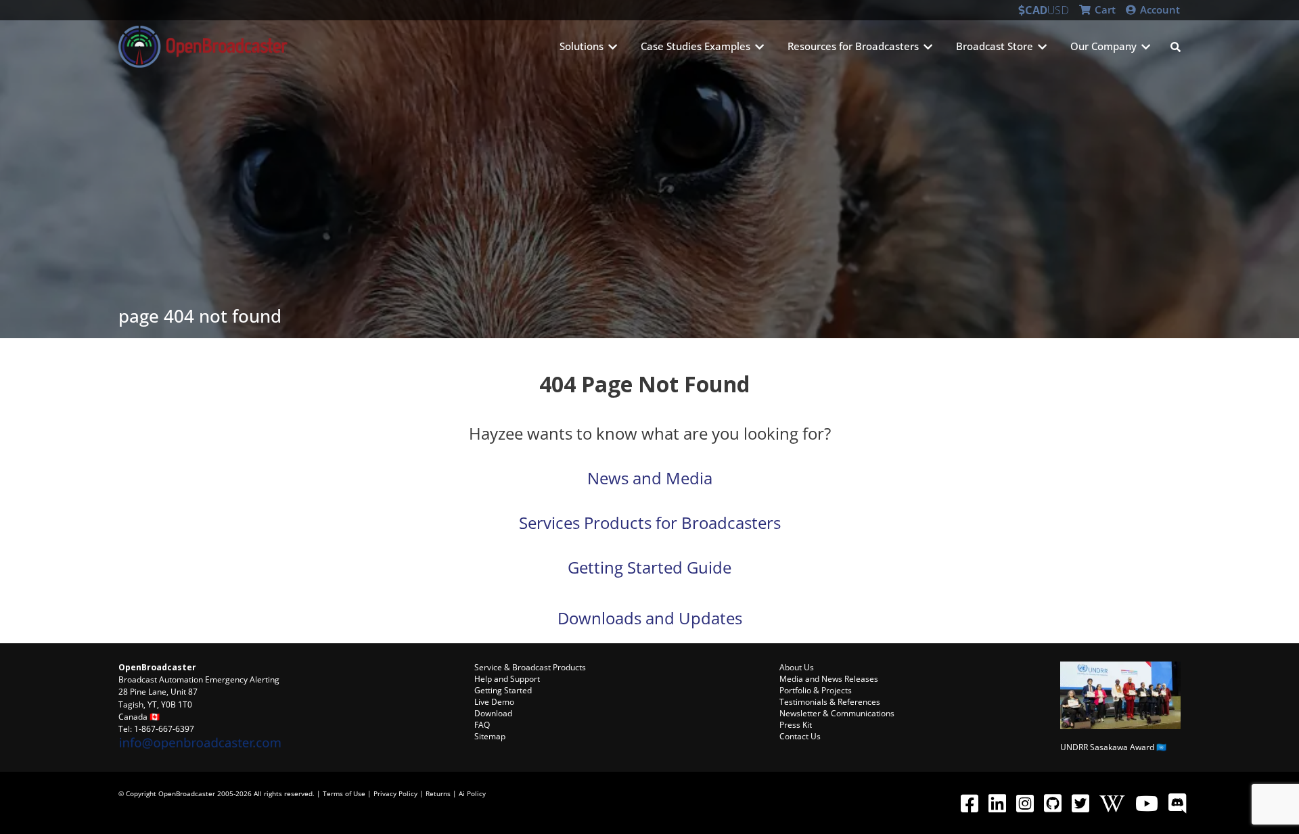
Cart (1104, 9)
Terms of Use (344, 793)
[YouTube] (1146, 803)
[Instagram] (1025, 803)
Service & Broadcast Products (530, 667)
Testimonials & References (829, 702)
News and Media (649, 478)
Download (493, 713)
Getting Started (503, 690)
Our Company (1103, 46)
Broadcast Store (994, 46)
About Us (796, 667)
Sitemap (489, 736)
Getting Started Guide (649, 567)
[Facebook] (969, 803)
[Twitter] (1080, 803)
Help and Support (507, 679)
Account (1158, 9)
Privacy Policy (395, 793)
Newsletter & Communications (836, 713)
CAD (1036, 10)
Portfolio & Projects (815, 690)
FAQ (482, 725)
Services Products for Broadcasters (650, 522)
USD (1058, 10)
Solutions (581, 46)
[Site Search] (1175, 46)
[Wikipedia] (1112, 803)
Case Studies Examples (695, 46)
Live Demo (494, 702)
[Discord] (1177, 803)
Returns (438, 793)
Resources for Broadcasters (853, 46)
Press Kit (795, 725)
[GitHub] (1052, 803)
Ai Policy (472, 793)
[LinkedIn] (997, 803)
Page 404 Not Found (199, 316)
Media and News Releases (828, 679)
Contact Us (800, 736)
